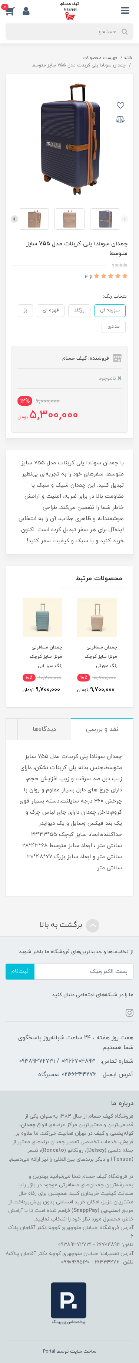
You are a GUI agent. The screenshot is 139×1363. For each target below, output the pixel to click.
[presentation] (124, 219)
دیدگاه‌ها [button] (44, 729)
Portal (49, 1351)
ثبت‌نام (20, 971)
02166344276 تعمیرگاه (67, 1075)
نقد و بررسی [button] (102, 729)
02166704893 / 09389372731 (57, 1061)
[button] (14, 11)
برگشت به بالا (62, 925)
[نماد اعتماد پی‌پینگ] (68, 1303)
